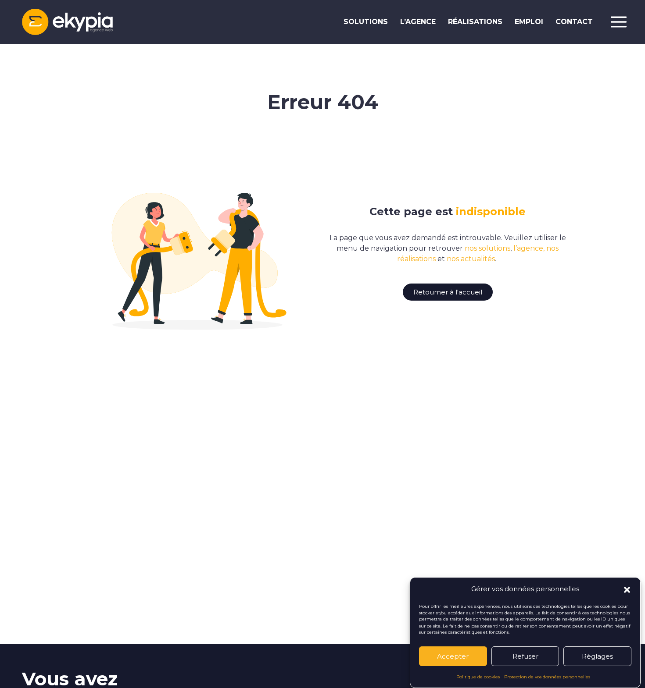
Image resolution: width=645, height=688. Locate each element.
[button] (627, 589)
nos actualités (471, 259)
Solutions (366, 22)
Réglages (597, 656)
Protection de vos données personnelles (547, 676)
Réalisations (475, 22)
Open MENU (619, 22)
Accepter (453, 656)
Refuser (525, 656)
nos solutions (487, 248)
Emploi (529, 22)
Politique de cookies (478, 676)
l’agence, (529, 248)
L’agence (418, 22)
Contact (574, 22)
